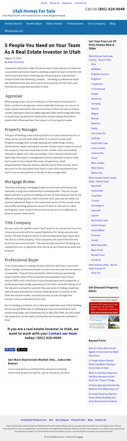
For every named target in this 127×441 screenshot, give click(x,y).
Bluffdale (96, 69)
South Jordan (98, 148)
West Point (97, 250)
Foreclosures (75, 23)
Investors (67, 3)
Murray (95, 118)
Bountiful (96, 186)
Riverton (96, 123)
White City (96, 173)
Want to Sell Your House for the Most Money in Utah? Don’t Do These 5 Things (103, 376)
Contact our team (62, 333)
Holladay (96, 103)
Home (44, 3)
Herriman (96, 98)
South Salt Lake (99, 143)
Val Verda (96, 260)
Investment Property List (34, 419)
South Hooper (98, 225)
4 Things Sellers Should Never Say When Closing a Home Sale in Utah (102, 364)
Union (94, 158)
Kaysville (96, 210)
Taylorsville (97, 153)
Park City (96, 273)
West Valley (97, 168)
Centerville (97, 190)
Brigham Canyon (100, 74)
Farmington (97, 205)
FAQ (51, 419)
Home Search (13, 23)
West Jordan (97, 163)
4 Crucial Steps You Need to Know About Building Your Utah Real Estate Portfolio (103, 397)
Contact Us (80, 3)
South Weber (98, 230)
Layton (95, 215)
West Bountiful (99, 245)
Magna (94, 113)
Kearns (95, 108)
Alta (93, 64)
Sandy (94, 128)
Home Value (34, 23)
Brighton (96, 79)
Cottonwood (98, 89)
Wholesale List (14, 31)
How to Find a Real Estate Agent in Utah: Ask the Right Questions (104, 352)
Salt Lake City (98, 133)
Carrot (80, 436)
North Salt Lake (99, 220)
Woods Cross (98, 255)
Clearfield (96, 195)
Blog (112, 23)
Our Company (96, 23)
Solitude (95, 138)
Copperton (97, 84)
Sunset (95, 240)
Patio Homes (54, 23)
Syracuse (95, 235)
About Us (54, 3)
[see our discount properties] (104, 312)
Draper (95, 94)
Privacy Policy (78, 419)
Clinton (95, 200)
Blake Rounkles (16, 62)
